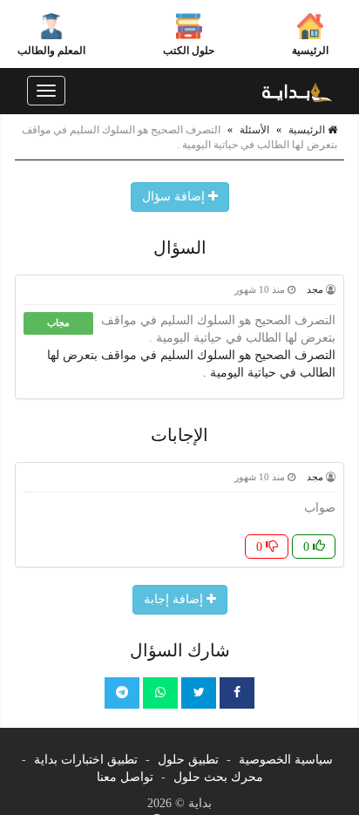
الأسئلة (254, 130)
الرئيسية (310, 50)
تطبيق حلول (188, 759)
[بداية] (297, 90)
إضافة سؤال (175, 196)
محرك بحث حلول (218, 777)
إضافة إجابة (175, 599)
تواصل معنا (125, 777)
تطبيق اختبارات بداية (86, 759)
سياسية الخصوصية (286, 759)
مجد (315, 289)
